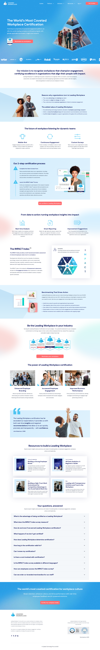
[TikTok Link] (15, 636)
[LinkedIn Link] (17, 636)
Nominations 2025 (84, 637)
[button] (50, 3)
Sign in (79, 3)
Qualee (41, 3)
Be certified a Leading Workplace (50, 203)
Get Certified (92, 3)
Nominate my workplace (23, 41)
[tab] (85, 250)
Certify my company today (50, 603)
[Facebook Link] (11, 636)
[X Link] (13, 636)
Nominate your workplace (50, 356)
